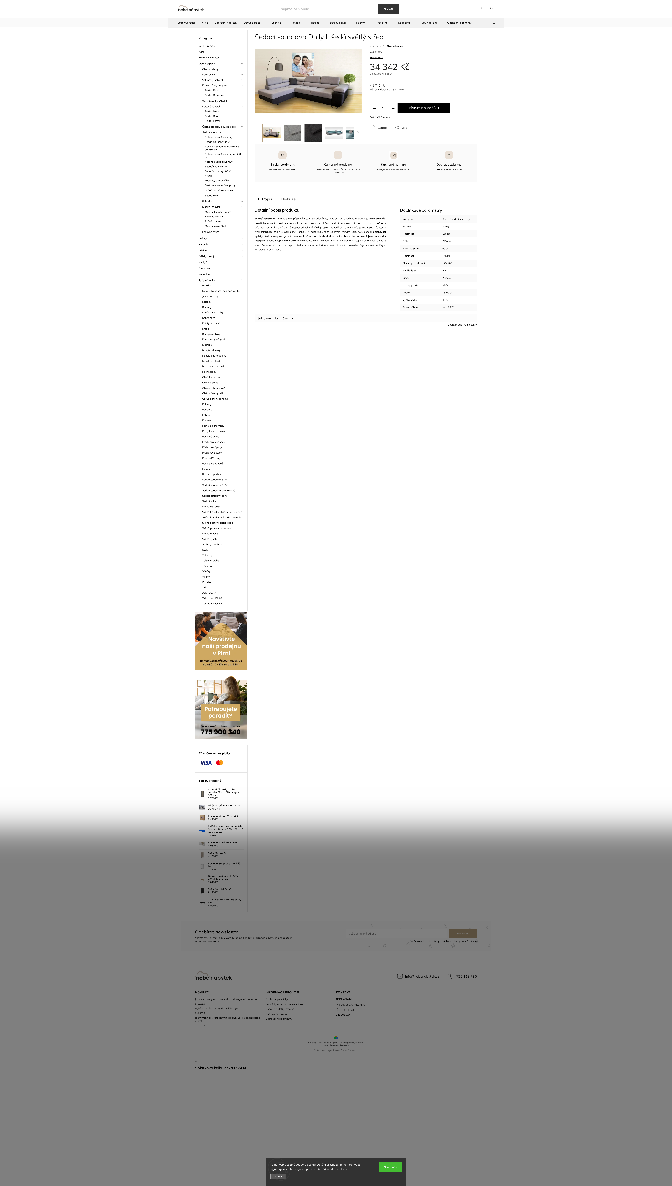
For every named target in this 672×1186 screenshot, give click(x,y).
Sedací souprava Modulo (219, 190)
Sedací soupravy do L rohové (218, 490)
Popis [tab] (267, 199)
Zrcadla (206, 582)
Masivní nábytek (211, 206)
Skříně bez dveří (211, 506)
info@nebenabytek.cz (422, 976)
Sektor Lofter (212, 120)
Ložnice (203, 238)
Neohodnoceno (395, 46)
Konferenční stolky (212, 312)
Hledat (388, 8)
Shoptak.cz (353, 1050)
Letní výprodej (207, 45)
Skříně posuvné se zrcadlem (218, 528)
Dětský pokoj (206, 256)
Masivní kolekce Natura (218, 211)
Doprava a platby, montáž (280, 1009)
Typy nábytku (207, 280)
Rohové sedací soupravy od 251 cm (223, 156)
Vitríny (206, 576)
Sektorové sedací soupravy (220, 185)
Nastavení (278, 1176)
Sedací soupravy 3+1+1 (218, 166)
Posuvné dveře (210, 231)
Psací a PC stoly (211, 458)
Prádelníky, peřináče (213, 442)
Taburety (207, 555)
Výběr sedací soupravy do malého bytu (217, 1008)
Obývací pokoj (207, 63)
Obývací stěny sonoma (215, 398)
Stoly (205, 549)
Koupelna (204, 274)
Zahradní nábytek (209, 57)
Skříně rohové (210, 533)
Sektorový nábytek (212, 80)
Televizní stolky (210, 560)
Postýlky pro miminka (214, 431)
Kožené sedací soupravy (218, 161)
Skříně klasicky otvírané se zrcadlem (222, 517)
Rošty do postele (212, 474)
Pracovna (204, 268)
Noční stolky (209, 371)
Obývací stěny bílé (212, 393)
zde (345, 1169)
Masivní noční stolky (216, 225)
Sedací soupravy (211, 132)
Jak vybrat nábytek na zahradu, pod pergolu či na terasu (226, 999)
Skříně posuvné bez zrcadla (217, 522)
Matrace (207, 344)
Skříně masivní (213, 221)
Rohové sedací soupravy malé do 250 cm (222, 148)
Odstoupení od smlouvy (279, 1018)
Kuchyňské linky (211, 334)
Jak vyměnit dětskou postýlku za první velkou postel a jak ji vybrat (227, 1019)
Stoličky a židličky (212, 544)
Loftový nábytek (211, 106)
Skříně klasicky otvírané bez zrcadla (222, 512)
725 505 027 (343, 1014)
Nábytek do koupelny (214, 355)
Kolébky (206, 301)
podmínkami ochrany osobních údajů (457, 941)
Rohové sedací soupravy (219, 137)
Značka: (376, 57)
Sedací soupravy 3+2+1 (218, 171)
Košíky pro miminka (213, 323)
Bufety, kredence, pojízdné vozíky (221, 290)
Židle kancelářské (212, 598)
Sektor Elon (211, 90)
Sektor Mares (212, 111)
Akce (201, 51)
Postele (206, 420)
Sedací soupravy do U (217, 141)
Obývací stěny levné (213, 388)
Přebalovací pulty (212, 447)
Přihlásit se (463, 933)
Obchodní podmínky (277, 999)
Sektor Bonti (212, 116)
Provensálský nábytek (214, 85)
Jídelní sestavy (210, 296)
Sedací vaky (211, 195)
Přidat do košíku (424, 108)
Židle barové (209, 592)
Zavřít (465, 139)
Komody (207, 307)
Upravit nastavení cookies (336, 1045)
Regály (206, 469)
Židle (205, 587)
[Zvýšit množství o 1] (393, 108)
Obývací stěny (210, 69)
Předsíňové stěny (212, 452)
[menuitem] (186, 23)
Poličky (206, 415)
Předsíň (203, 244)
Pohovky (207, 201)
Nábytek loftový (211, 361)
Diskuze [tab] (288, 199)
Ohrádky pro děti (211, 377)
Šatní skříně (209, 74)
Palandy (206, 404)
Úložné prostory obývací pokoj (219, 126)
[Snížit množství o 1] (374, 108)
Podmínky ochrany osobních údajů (285, 1004)
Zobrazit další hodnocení (461, 324)
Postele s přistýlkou (213, 425)
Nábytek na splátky (276, 1013)
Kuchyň (203, 262)
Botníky (206, 285)
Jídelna (203, 250)
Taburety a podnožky (217, 180)
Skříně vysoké (210, 539)
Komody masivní (214, 216)
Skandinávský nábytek (214, 101)
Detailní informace (380, 117)
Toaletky (207, 566)
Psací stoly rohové (212, 463)
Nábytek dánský (211, 350)
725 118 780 (466, 976)
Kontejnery (208, 317)
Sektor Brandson (214, 95)
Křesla (208, 175)
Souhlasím (390, 1167)
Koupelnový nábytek (213, 339)
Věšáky (206, 571)
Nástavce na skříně (213, 366)
